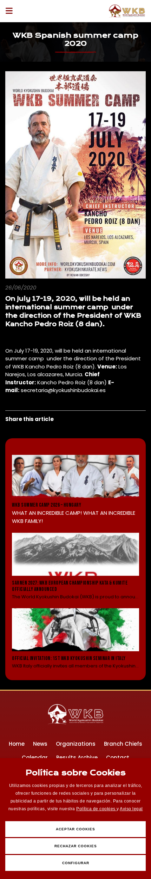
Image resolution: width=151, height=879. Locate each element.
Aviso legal (131, 808)
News (40, 743)
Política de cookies (96, 808)
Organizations (76, 743)
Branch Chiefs (123, 743)
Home (17, 743)
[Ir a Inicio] (127, 11)
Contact (117, 757)
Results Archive (77, 757)
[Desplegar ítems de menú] (11, 11)
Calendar (35, 757)
